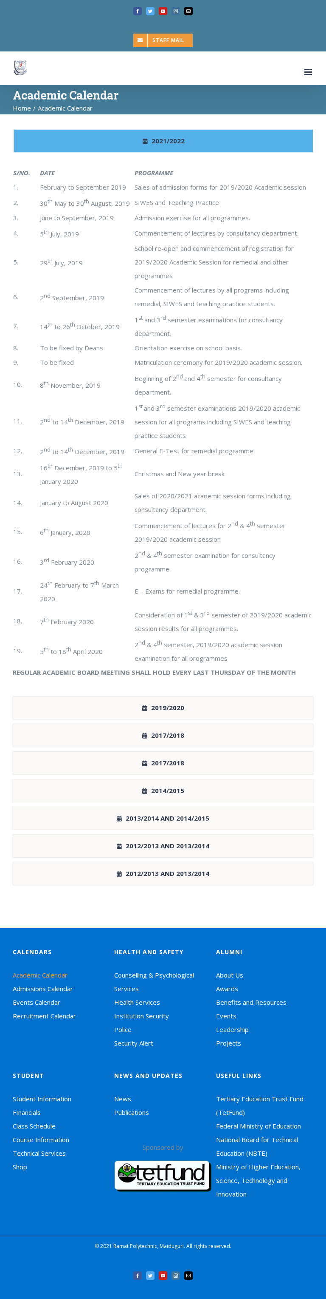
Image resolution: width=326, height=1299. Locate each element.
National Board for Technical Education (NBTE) (257, 1146)
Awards (227, 988)
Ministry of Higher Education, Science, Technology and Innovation (258, 1180)
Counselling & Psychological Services (154, 982)
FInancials (27, 1112)
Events (226, 1016)
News (122, 1098)
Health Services (137, 1002)
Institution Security (141, 1016)
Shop (20, 1167)
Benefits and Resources (251, 1002)
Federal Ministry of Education (258, 1126)
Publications (131, 1112)
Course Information (41, 1139)
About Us (229, 975)
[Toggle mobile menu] (308, 72)
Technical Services (39, 1153)
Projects (228, 1043)
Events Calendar (36, 1002)
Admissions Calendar (43, 988)
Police (123, 1029)
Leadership (232, 1029)
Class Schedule (34, 1126)
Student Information (42, 1098)
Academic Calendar (40, 975)
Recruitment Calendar (44, 1016)
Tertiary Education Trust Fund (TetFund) (260, 1105)
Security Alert (133, 1043)
